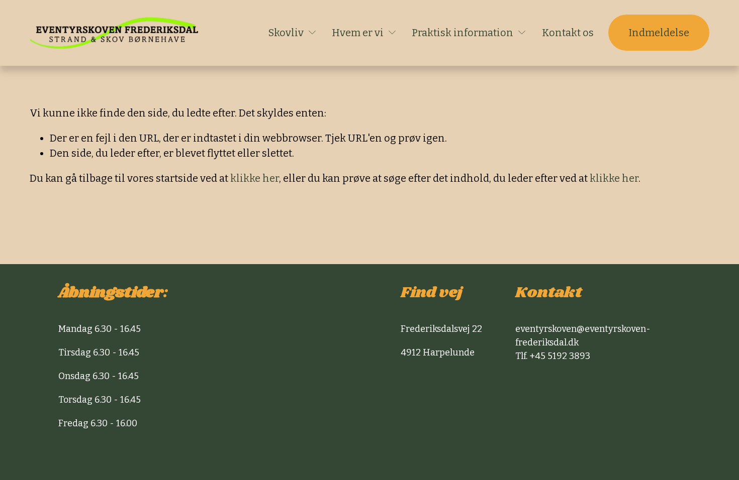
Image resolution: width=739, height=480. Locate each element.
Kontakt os (568, 33)
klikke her (254, 178)
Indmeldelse (658, 33)
